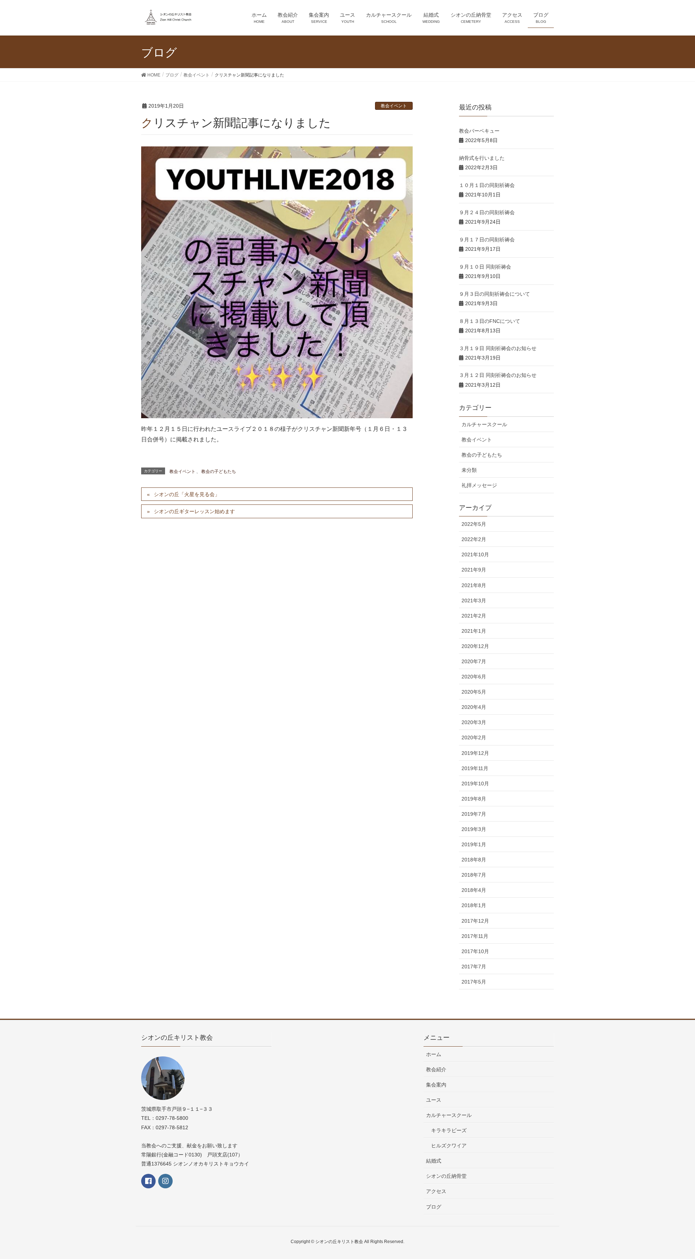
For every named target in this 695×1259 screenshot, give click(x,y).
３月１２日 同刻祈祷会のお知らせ (497, 375)
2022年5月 (474, 524)
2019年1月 (474, 844)
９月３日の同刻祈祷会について (494, 294)
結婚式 (433, 1161)
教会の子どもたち (218, 471)
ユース (433, 1100)
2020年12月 (475, 646)
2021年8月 (474, 585)
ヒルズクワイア (449, 1145)
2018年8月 (474, 860)
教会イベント (394, 105)
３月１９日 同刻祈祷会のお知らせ (497, 348)
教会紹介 (436, 1069)
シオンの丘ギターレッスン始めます (194, 511)
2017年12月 (475, 921)
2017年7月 (474, 966)
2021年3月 (474, 600)
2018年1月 (474, 905)
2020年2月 (474, 737)
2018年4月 (474, 890)
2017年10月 (475, 951)
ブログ (433, 1207)
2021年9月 (474, 570)
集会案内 (436, 1085)
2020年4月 (474, 707)
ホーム (433, 1054)
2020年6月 (474, 677)
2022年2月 (474, 539)
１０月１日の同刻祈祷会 (487, 185)
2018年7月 (474, 875)
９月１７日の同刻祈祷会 (487, 239)
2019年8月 (474, 799)
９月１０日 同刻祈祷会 (485, 267)
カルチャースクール (484, 424)
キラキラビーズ (449, 1130)
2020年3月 (474, 722)
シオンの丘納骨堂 (446, 1176)
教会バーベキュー (479, 131)
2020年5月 (474, 692)
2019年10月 (475, 783)
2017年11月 (475, 936)
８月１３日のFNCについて (489, 321)
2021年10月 (475, 554)
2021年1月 (474, 631)
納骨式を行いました (482, 158)
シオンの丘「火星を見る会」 (187, 494)
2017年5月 (474, 982)
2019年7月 (474, 814)
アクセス (436, 1191)
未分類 (469, 470)
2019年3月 (474, 829)
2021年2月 (474, 616)
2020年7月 (474, 661)
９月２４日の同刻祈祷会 (487, 212)
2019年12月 (475, 753)
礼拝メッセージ (479, 485)
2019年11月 (475, 768)
